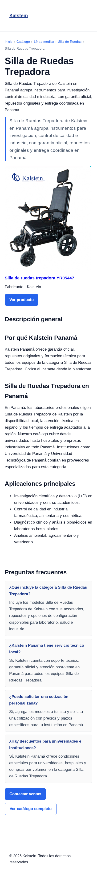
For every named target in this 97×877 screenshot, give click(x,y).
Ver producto (21, 300)
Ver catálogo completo (31, 809)
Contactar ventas (25, 794)
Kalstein (18, 15)
